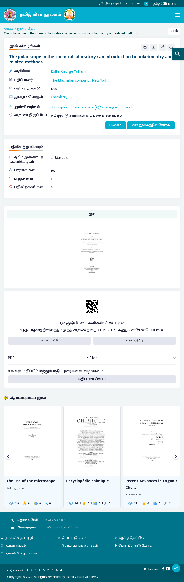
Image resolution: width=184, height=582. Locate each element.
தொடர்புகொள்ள (75, 537)
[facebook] (164, 568)
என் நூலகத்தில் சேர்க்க (151, 125)
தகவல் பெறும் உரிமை (22, 553)
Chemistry (59, 97)
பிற (30, 29)
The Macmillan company (70, 80)
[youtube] (169, 568)
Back (174, 31)
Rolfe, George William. (68, 71)
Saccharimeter (84, 107)
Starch (128, 107)
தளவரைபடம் (15, 545)
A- (127, 4)
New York (99, 80)
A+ (138, 4)
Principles (59, 107)
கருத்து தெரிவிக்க (131, 537)
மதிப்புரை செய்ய (92, 379)
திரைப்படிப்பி (113, 3)
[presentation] (8, 457)
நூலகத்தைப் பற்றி (19, 537)
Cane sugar (108, 107)
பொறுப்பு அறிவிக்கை (135, 545)
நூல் (20, 29)
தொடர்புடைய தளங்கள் (80, 545)
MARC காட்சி (49, 340)
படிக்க (114, 125)
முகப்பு (8, 29)
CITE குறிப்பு (134, 340)
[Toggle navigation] (177, 15)
